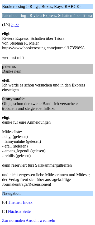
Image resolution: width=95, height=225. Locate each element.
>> (17, 24)
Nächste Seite (19, 211)
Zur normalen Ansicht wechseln (28, 220)
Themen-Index (20, 202)
